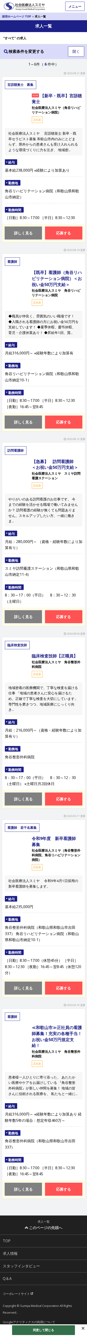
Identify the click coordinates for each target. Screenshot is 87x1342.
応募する (63, 233)
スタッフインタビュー (21, 1266)
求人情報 (10, 1253)
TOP (6, 1240)
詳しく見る (23, 233)
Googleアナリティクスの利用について (29, 1322)
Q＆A (7, 1278)
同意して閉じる (43, 1330)
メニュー (74, 6)
